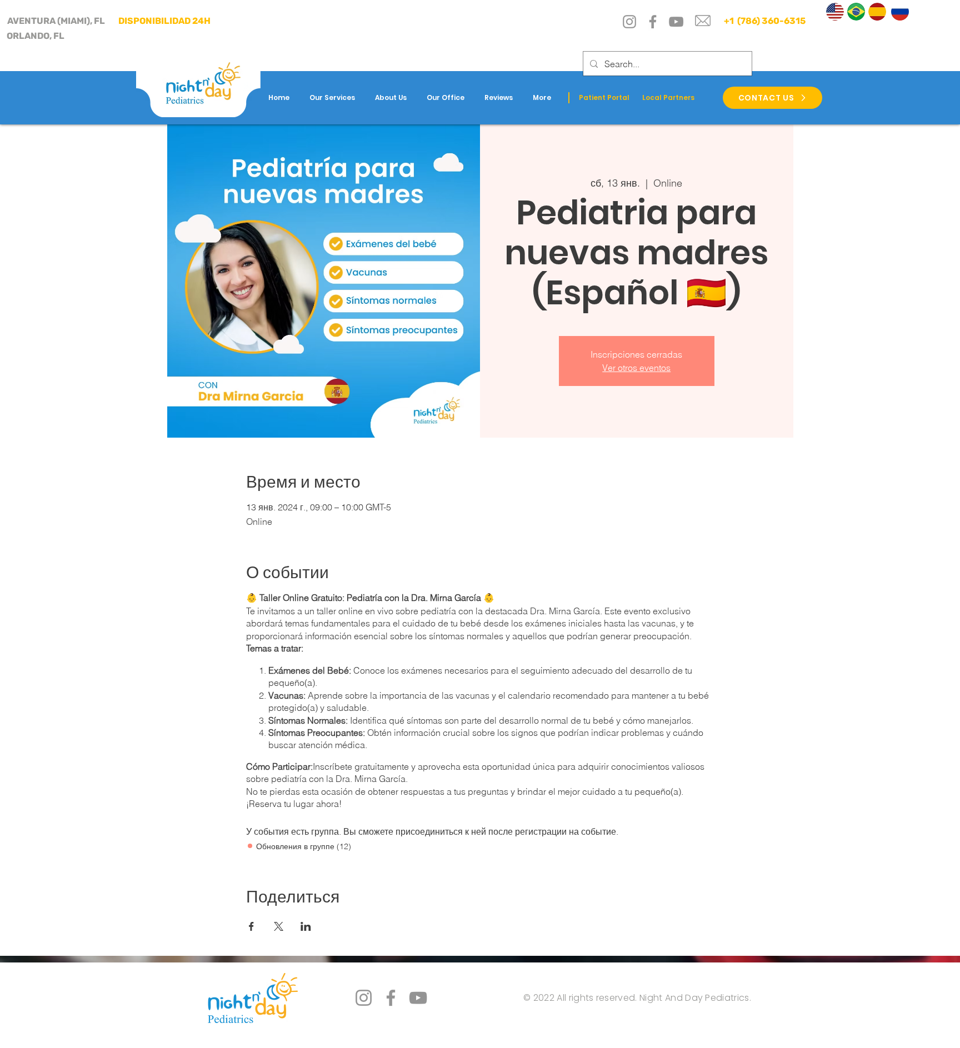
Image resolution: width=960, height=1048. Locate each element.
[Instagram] (629, 22)
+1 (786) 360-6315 (764, 21)
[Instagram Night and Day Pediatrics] (363, 998)
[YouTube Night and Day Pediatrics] (418, 998)
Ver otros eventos (636, 367)
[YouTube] (676, 22)
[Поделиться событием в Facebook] (251, 926)
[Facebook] (653, 22)
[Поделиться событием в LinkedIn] (306, 926)
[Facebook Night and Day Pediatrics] (391, 998)
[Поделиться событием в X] (278, 926)
